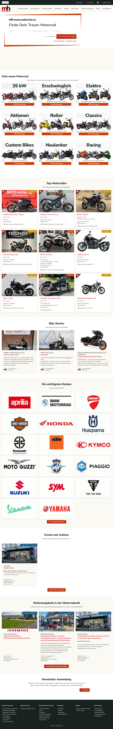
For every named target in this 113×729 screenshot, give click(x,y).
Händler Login (107, 2)
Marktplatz (58, 9)
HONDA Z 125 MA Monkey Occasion (14, 353)
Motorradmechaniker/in (10, 634)
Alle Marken (5, 720)
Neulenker (42, 712)
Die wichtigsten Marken (56, 522)
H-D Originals (6, 716)
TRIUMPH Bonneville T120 (86, 298)
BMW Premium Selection (9, 714)
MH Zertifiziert (6, 718)
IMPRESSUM (98, 716)
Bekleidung (61, 712)
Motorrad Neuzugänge (8, 710)
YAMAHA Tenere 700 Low (49, 215)
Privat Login (90, 2)
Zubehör (60, 710)
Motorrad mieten (47, 9)
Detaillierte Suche (71, 41)
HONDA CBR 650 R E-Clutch (13, 215)
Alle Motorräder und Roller (10, 709)
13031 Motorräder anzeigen (66, 36)
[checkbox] (44, 36)
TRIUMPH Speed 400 (10, 255)
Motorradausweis (99, 712)
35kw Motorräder (44, 709)
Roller (41, 710)
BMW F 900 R (8, 298)
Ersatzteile (61, 709)
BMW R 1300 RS (46, 255)
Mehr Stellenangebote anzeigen (56, 666)
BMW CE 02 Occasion (47, 353)
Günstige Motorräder (45, 714)
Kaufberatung (98, 709)
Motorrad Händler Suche (83, 709)
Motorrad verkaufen (87, 9)
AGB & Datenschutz (100, 714)
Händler (66, 9)
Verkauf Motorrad (83, 634)
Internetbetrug (99, 710)
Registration (79, 2)
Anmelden (84, 690)
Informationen (107, 9)
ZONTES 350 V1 (83, 255)
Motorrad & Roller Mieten (28, 709)
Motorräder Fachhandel (8, 712)
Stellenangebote (62, 714)
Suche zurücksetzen (59, 41)
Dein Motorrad (35, 9)
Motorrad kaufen (23, 9)
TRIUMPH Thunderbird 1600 (50, 298)
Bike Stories (75, 9)
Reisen (98, 9)
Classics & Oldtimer (44, 716)
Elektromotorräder (44, 718)
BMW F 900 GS (82, 215)
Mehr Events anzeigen (56, 590)
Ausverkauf (7, 566)
